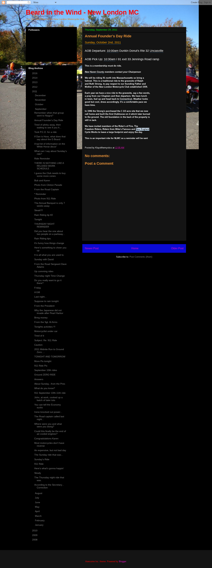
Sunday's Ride (41, 459)
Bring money (41, 317)
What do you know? (44, 388)
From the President (44, 305)
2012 (35, 87)
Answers (38, 379)
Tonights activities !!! (44, 326)
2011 (35, 91)
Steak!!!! (38, 210)
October (39, 104)
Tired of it (39, 335)
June (38, 502)
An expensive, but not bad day (50, 450)
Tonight (38, 219)
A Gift (37, 292)
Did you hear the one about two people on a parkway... (49, 232)
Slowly (37, 473)
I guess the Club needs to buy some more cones (50, 174)
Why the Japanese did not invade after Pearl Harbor (48, 311)
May (37, 506)
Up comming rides (43, 271)
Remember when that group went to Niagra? (49, 114)
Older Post (177, 248)
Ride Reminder (42, 158)
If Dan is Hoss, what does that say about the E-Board (50, 138)
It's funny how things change (49, 243)
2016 (35, 73)
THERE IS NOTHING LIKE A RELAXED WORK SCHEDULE (49, 166)
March (38, 516)
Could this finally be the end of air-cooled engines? (50, 432)
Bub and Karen (42, 180)
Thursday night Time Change (49, 275)
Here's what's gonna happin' (49, 468)
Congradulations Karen (46, 438)
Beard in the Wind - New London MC (82, 12)
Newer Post (92, 248)
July (37, 497)
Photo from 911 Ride (45, 198)
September (41, 109)
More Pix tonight (42, 361)
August (39, 493)
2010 (35, 530)
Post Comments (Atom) (141, 257)
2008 (35, 539)
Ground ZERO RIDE (44, 374)
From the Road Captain (46, 189)
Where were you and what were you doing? (48, 425)
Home (134, 248)
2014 (35, 77)
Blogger (122, 561)
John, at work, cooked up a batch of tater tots (48, 398)
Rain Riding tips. (42, 238)
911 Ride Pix (40, 365)
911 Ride (39, 464)
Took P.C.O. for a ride (45, 132)
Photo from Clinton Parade (48, 185)
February (40, 520)
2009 (35, 535)
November (41, 100)
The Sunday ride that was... (48, 454)
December (41, 95)
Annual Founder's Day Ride (48, 120)
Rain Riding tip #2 (43, 215)
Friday (37, 287)
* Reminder (40, 194)
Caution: (38, 344)
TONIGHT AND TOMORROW (49, 356)
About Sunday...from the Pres (49, 383)
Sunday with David (44, 259)
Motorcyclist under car (45, 331)
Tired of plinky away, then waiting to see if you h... (47, 126)
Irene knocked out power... (48, 412)
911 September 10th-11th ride (50, 393)
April (37, 511)
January (39, 525)
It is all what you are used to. (49, 255)
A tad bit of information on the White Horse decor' (49, 145)
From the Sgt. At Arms (45, 322)
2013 (35, 82)
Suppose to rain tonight (46, 301)
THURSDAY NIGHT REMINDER (44, 225)
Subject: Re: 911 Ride (45, 340)
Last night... (40, 296)
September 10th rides (45, 370)
